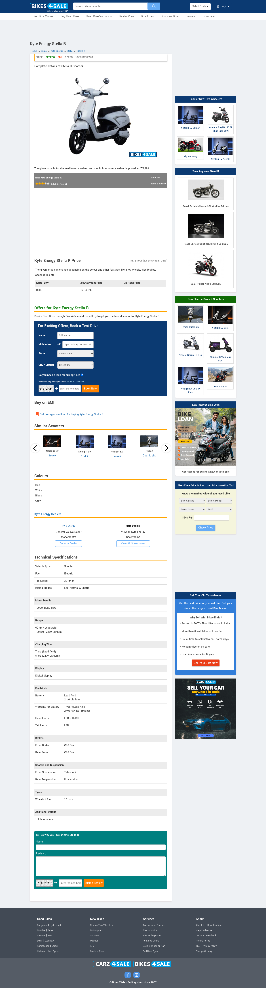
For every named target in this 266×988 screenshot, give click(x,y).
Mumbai (41, 930)
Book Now (90, 389)
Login (224, 6)
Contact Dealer (68, 543)
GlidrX (84, 456)
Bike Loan (147, 16)
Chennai (41, 935)
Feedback (211, 935)
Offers (50, 57)
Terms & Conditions (75, 381)
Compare (208, 16)
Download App (214, 925)
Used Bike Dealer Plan (154, 946)
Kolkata (41, 951)
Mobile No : (45, 344)
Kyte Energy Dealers (47, 514)
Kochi (51, 935)
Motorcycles (96, 930)
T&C (198, 946)
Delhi (39, 940)
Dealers (190, 16)
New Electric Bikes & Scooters (206, 299)
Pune (50, 930)
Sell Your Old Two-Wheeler (206, 595)
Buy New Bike (169, 16)
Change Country (204, 951)
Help (198, 930)
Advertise (207, 930)
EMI (60, 57)
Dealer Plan (126, 16)
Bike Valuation (150, 930)
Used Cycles (53, 951)
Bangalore (42, 925)
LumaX (117, 456)
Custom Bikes (97, 951)
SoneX (52, 456)
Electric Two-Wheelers (101, 925)
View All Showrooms (133, 543)
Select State (199, 6)
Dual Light (149, 456)
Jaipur (55, 946)
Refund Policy (203, 940)
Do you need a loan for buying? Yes (59, 375)
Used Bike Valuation (99, 16)
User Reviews (84, 57)
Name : (43, 335)
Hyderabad (55, 925)
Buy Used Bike (69, 16)
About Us (200, 925)
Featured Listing (151, 940)
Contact (200, 935)
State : (42, 353)
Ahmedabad (43, 946)
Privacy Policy (209, 946)
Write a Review (158, 183)
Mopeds (94, 940)
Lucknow (49, 940)
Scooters (94, 935)
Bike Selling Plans (152, 935)
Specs (69, 57)
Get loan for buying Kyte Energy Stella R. (72, 414)
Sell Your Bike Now (206, 663)
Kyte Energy (68, 526)
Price (39, 57)
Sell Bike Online (43, 16)
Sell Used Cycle (151, 951)
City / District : (47, 365)
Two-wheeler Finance (154, 925)
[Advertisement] (133, 30)
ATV (92, 946)
